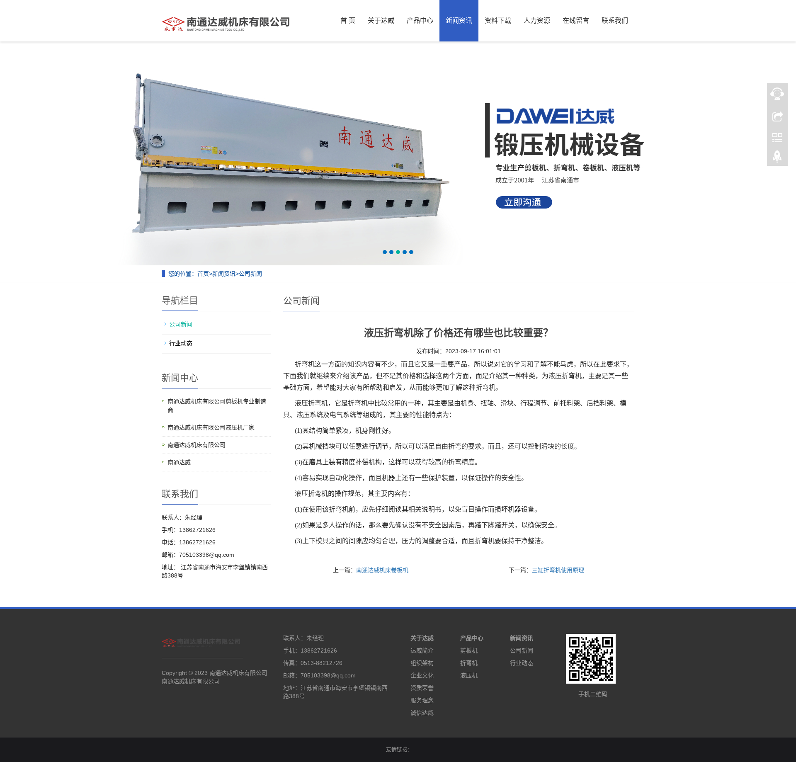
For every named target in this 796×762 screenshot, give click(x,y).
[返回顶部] (777, 158)
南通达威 (179, 462)
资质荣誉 (422, 687)
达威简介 (422, 650)
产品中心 (420, 20)
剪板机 (469, 650)
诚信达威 (422, 712)
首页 (203, 273)
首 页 (347, 20)
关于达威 (381, 20)
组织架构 (422, 663)
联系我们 (615, 20)
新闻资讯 (459, 20)
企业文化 (422, 675)
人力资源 (537, 20)
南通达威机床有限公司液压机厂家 (211, 427)
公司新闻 (250, 273)
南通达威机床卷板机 (382, 570)
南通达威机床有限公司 (196, 445)
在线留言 (576, 20)
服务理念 (422, 700)
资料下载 (498, 20)
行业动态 (180, 343)
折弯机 (469, 663)
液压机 (469, 675)
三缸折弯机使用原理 (558, 570)
